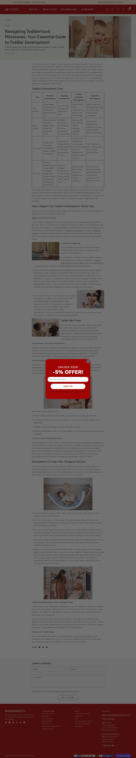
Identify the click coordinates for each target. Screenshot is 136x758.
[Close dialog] (88, 361)
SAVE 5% (68, 386)
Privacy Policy (75, 392)
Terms (78, 392)
